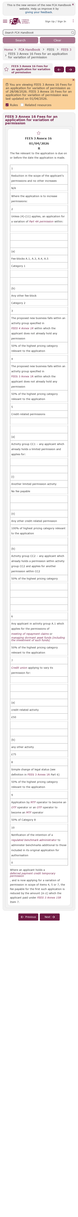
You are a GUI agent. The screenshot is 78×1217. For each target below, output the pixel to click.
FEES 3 (66, 49)
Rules (14, 105)
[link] (19, 21)
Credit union (19, 667)
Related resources (38, 105)
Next (47, 916)
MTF (33, 802)
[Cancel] (73, 80)
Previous (30, 916)
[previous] (59, 69)
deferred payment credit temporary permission (32, 874)
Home (8, 49)
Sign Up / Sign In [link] (55, 21)
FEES (50, 49)
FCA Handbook (29, 49)
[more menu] (73, 21)
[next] (70, 69)
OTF (13, 807)
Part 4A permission (41, 221)
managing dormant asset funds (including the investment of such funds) (38, 638)
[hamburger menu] (5, 21)
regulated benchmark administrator (34, 840)
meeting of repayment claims (30, 634)
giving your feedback (38, 12)
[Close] (73, 4)
